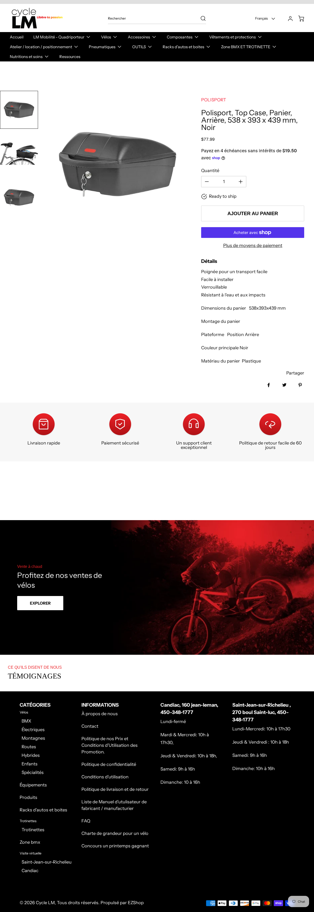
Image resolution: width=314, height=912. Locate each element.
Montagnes (33, 738)
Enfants (30, 764)
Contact (89, 726)
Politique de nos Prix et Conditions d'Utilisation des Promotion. (109, 745)
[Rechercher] (200, 18)
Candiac (30, 870)
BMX (26, 721)
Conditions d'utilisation (105, 777)
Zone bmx (30, 842)
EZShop (136, 902)
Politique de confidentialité (108, 764)
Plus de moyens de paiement (252, 245)
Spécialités (33, 772)
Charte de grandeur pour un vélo (114, 833)
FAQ (85, 821)
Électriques (33, 729)
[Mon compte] (288, 18)
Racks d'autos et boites (43, 810)
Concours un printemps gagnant (115, 846)
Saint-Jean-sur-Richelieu (47, 862)
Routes (29, 746)
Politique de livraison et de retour (115, 789)
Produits (28, 797)
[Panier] (298, 18)
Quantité (210, 170)
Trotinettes (33, 829)
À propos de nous (99, 713)
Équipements (33, 785)
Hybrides (31, 755)
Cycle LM (45, 902)
